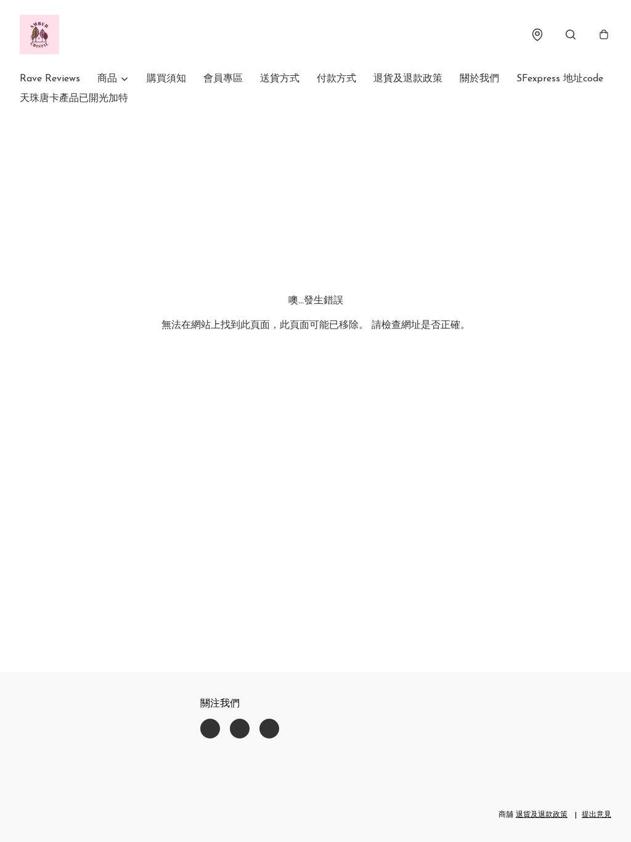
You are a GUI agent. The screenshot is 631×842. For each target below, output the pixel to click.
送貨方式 (279, 79)
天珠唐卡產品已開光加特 (74, 99)
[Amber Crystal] (39, 34)
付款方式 (336, 79)
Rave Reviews (50, 79)
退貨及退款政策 (407, 79)
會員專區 (223, 79)
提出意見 (596, 815)
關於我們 (479, 79)
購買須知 (166, 79)
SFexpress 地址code (559, 79)
